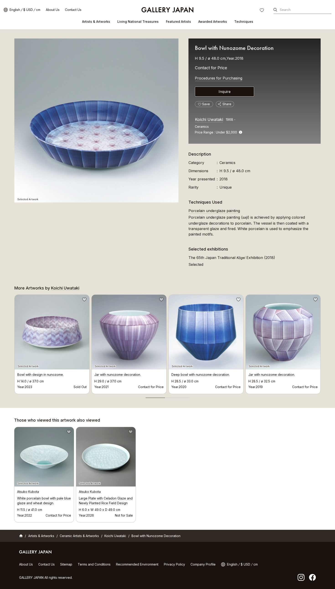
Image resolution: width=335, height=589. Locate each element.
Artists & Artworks (96, 21)
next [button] (321, 343)
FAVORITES (262, 10)
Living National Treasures (138, 21)
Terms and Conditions (94, 564)
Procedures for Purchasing (218, 78)
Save (83, 300)
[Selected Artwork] (96, 120)
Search (285, 10)
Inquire (225, 91)
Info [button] (240, 132)
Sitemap (66, 564)
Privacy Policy (174, 564)
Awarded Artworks (212, 21)
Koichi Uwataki (209, 119)
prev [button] (14, 343)
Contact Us (73, 10)
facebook (312, 577)
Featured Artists (178, 21)
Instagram (301, 577)
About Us (52, 10)
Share (226, 104)
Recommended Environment (137, 564)
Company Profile (203, 564)
